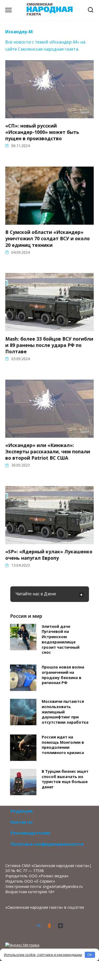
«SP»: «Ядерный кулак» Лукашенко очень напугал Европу (48, 554)
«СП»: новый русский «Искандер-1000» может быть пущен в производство (42, 132)
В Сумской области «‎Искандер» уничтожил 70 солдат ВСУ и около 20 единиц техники (47, 238)
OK (89, 954)
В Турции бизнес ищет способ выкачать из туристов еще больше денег (65, 779)
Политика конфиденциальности (47, 844)
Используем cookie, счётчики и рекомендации (43, 954)
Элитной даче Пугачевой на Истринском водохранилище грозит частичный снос (60, 639)
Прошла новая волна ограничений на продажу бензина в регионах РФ (63, 675)
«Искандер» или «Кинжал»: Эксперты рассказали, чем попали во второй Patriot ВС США (47, 451)
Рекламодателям (30, 833)
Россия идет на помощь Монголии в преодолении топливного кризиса (63, 744)
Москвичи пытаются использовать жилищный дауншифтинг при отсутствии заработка (65, 712)
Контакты (21, 822)
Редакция (22, 811)
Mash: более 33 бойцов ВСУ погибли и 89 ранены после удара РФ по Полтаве (49, 344)
